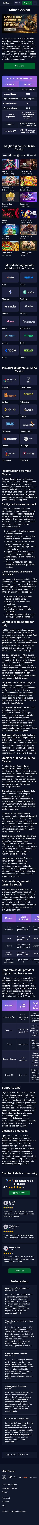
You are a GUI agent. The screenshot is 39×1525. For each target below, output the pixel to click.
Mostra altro (19, 1271)
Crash (23, 155)
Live (14, 155)
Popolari (5, 155)
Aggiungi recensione (20, 1193)
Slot (31, 155)
